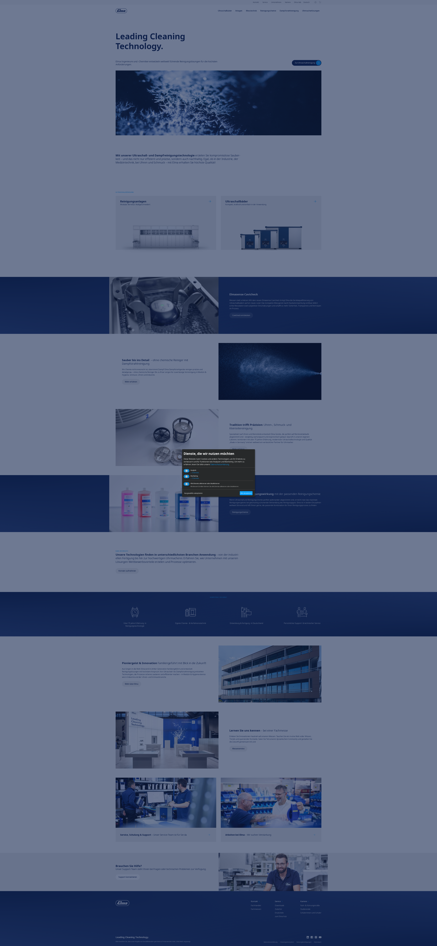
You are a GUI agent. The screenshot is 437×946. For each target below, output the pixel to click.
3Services (195, 472)
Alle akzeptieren (246, 493)
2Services (195, 478)
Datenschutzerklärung (219, 464)
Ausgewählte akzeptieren (193, 493)
